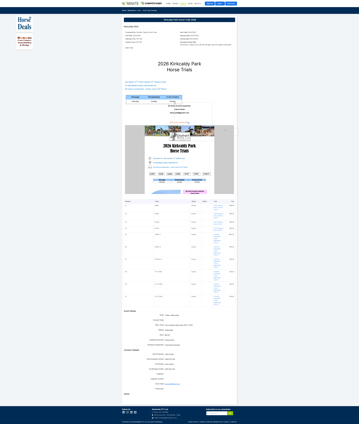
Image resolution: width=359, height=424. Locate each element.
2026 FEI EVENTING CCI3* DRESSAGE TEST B (217, 263)
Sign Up (210, 3)
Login (219, 3)
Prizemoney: (159, 389)
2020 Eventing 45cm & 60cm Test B (218, 207)
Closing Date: (184, 39)
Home (124, 10)
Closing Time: (130, 42)
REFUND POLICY (218, 422)
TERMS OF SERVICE (206, 422)
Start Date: (184, 32)
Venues (175, 3)
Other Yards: (159, 325)
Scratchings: (159, 364)
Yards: (161, 315)
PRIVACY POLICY (193, 422)
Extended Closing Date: (188, 42)
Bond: (162, 335)
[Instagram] (127, 413)
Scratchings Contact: (156, 369)
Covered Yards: (158, 320)
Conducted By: (130, 32)
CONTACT (234, 422)
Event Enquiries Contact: (155, 359)
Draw (190, 3)
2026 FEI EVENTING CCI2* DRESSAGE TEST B (217, 251)
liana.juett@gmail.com (172, 384)
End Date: (128, 35)
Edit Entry (231, 3)
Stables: (161, 330)
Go (230, 413)
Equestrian (132, 10)
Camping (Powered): (156, 340)
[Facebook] (123, 413)
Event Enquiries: (158, 354)
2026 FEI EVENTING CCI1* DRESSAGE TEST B (217, 239)
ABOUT (227, 422)
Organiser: (160, 374)
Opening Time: (130, 39)
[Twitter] (135, 413)
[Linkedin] (131, 413)
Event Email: (159, 384)
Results (197, 3)
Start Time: (129, 48)
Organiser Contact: (157, 379)
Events (183, 3)
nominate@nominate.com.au (168, 418)
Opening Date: (185, 35)
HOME (168, 3)
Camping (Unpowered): (155, 345)
